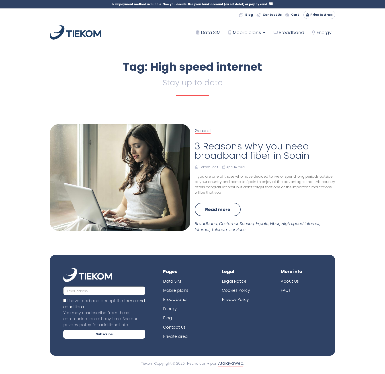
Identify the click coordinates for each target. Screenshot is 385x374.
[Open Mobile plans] (264, 32)
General (203, 130)
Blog (167, 318)
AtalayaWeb (230, 363)
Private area (175, 336)
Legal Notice (234, 281)
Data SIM (172, 281)
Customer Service (236, 223)
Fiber (275, 223)
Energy (170, 309)
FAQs (286, 290)
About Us (290, 281)
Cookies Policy (236, 290)
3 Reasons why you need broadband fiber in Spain (252, 151)
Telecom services (228, 229)
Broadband (206, 223)
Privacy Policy (235, 299)
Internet (202, 229)
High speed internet (300, 223)
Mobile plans (175, 290)
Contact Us (174, 327)
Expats (262, 223)
